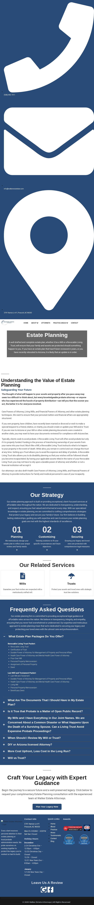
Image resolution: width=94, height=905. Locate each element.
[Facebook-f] (50, 890)
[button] (47, 636)
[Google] (44, 890)
